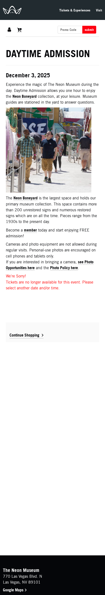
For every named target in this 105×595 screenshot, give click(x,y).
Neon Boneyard (24, 96)
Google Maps (13, 589)
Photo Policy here (64, 267)
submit (89, 30)
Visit (99, 10)
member (30, 230)
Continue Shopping (24, 335)
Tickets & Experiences (74, 10)
